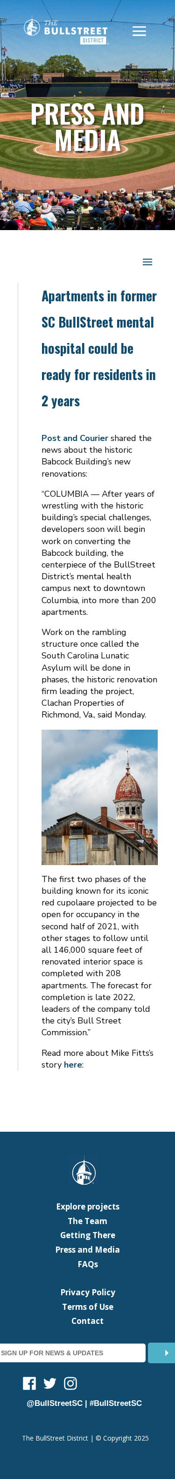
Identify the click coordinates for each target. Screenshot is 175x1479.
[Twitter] (49, 1385)
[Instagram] (70, 1385)
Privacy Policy (87, 1292)
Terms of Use (87, 1306)
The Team (87, 1221)
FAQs (87, 1264)
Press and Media (87, 1249)
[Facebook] (29, 1385)
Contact (87, 1320)
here (73, 1064)
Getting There (87, 1235)
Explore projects (87, 1206)
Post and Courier (75, 438)
